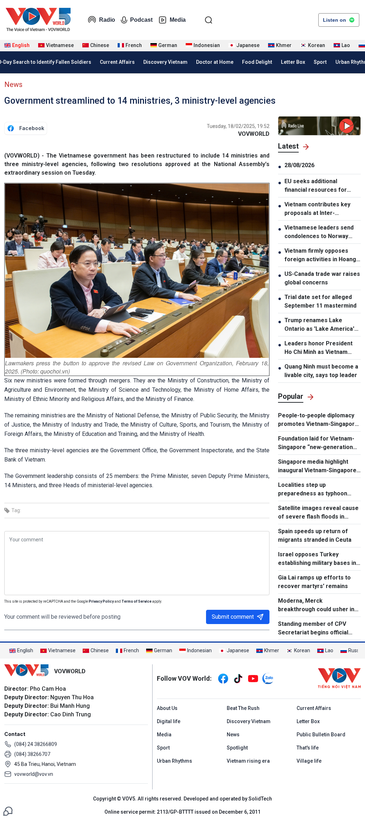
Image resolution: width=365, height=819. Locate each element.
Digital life (168, 721)
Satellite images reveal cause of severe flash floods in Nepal (318, 513)
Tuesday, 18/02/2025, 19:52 (238, 126)
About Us (167, 708)
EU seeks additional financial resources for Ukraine (315, 186)
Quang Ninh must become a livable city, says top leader (321, 370)
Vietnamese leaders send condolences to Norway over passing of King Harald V (321, 232)
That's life (308, 748)
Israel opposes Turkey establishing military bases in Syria (317, 559)
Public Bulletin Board (321, 734)
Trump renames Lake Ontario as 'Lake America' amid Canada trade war (319, 325)
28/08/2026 (299, 165)
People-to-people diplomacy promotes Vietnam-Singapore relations (318, 420)
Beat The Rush (243, 708)
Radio (107, 20)
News (13, 84)
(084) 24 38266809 (35, 744)
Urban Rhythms (174, 761)
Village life (309, 761)
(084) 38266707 (32, 754)
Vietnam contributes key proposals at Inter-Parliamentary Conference (320, 209)
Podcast (141, 20)
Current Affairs (117, 62)
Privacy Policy (101, 601)
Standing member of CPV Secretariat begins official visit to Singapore (313, 628)
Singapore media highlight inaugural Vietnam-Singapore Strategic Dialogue (317, 466)
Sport (320, 62)
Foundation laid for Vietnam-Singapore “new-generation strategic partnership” (316, 443)
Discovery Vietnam (165, 62)
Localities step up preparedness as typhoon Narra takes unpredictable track (313, 489)
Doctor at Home (214, 62)
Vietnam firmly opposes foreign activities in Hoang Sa (320, 255)
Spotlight (237, 748)
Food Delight (257, 62)
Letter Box (293, 62)
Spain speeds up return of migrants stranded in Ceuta (314, 535)
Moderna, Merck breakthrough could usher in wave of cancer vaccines (316, 605)
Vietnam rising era (248, 761)
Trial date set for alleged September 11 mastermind (320, 301)
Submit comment (233, 616)
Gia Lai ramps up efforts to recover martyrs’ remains (314, 581)
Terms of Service (136, 601)
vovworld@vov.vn (33, 774)
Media (178, 20)
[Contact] (8, 810)
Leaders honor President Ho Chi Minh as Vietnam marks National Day (318, 348)
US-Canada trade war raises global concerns (322, 278)
